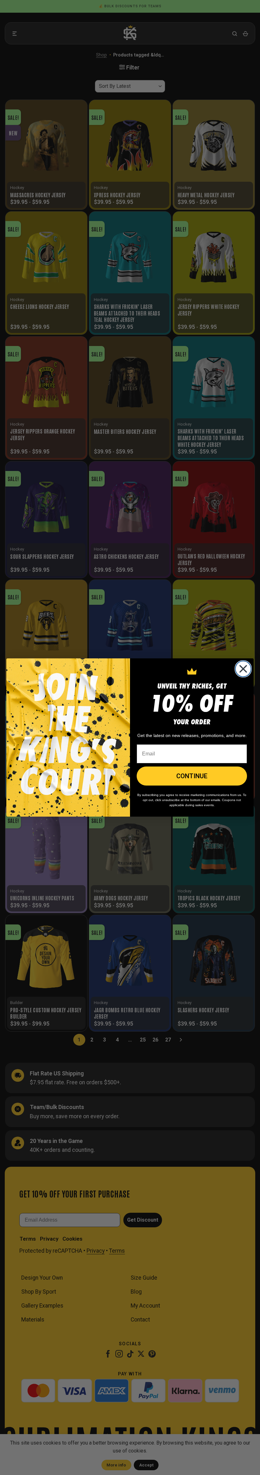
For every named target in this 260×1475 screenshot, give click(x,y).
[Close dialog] (243, 669)
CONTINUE (191, 776)
